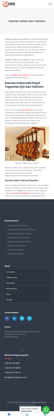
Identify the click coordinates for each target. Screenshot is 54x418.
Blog (8, 294)
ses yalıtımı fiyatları (21, 193)
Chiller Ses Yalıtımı (20, 75)
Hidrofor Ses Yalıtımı (16, 245)
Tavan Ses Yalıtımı (15, 249)
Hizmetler (10, 283)
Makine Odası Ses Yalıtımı (19, 241)
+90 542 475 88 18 (12, 368)
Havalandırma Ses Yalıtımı (19, 233)
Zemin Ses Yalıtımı (15, 253)
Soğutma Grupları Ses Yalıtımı (21, 229)
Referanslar (11, 288)
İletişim (9, 299)
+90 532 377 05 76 (12, 372)
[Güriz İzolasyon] (9, 4)
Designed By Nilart (27, 405)
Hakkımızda (11, 277)
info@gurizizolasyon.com (16, 377)
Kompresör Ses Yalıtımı (18, 237)
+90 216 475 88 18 (12, 363)
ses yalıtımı (26, 110)
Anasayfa (10, 272)
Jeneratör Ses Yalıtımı (17, 225)
